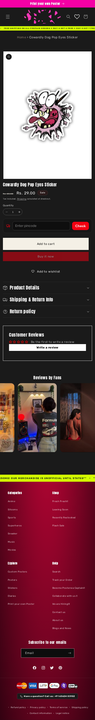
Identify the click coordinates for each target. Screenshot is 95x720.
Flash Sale (58, 525)
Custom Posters (17, 571)
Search (56, 571)
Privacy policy (38, 707)
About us (57, 620)
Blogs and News (61, 628)
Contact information (41, 713)
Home (21, 37)
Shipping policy (80, 707)
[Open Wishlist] (77, 16)
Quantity (8, 205)
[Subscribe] (69, 653)
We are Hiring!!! (61, 604)
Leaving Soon (60, 509)
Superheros (15, 525)
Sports (12, 517)
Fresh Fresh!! (60, 501)
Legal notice (62, 713)
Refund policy (18, 707)
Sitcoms (13, 509)
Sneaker (12, 533)
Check (80, 226)
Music (11, 541)
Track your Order (62, 580)
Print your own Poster (21, 604)
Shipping (21, 199)
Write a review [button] (47, 347)
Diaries (12, 596)
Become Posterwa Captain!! (68, 588)
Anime (11, 501)
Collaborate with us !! (64, 596)
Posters (12, 580)
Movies (12, 549)
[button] (7, 16)
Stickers (13, 588)
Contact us (59, 612)
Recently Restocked (64, 517)
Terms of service (59, 707)
